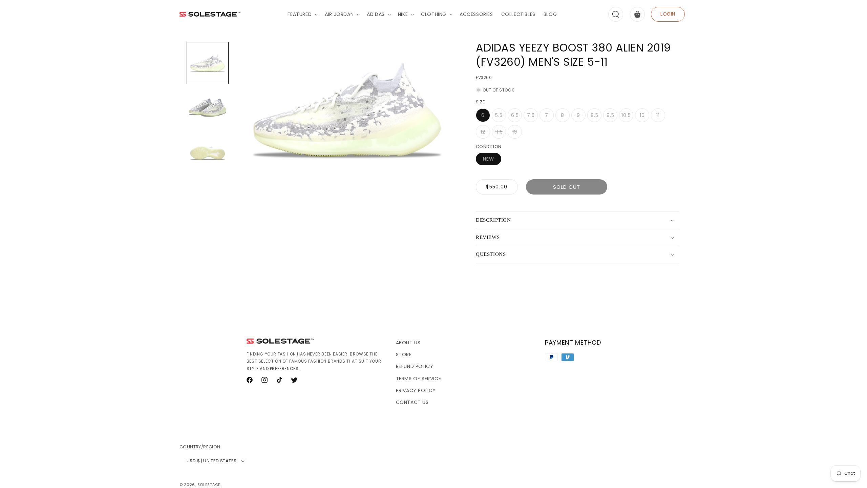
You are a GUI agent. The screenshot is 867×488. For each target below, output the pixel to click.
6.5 (516, 117)
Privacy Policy (416, 390)
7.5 (532, 117)
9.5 (612, 117)
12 (485, 133)
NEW (492, 160)
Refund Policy (415, 366)
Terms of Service (418, 378)
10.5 (627, 117)
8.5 (596, 117)
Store (404, 354)
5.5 (500, 117)
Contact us (412, 402)
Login (667, 14)
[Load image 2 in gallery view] (207, 107)
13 (517, 133)
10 (644, 117)
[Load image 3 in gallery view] (207, 152)
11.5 (500, 133)
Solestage (208, 484)
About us (408, 342)
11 (660, 117)
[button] (302, 14)
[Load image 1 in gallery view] (207, 63)
